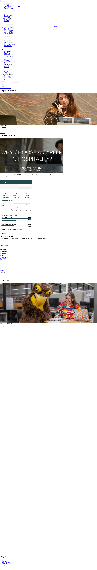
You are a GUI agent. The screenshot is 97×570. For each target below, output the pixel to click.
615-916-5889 (2, 270)
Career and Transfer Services (9, 32)
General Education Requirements (9, 14)
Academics (4, 3)
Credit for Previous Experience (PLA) (10, 23)
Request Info (12, 282)
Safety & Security (7, 59)
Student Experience (5, 27)
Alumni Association (7, 45)
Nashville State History (8, 42)
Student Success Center (8, 31)
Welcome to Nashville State (8, 28)
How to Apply (6, 20)
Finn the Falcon (6, 43)
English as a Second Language (9, 8)
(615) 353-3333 (9, 558)
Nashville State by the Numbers (9, 44)
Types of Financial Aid (54, 25)
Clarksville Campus (7, 53)
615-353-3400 (2, 259)
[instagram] (3, 329)
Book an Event (6, 60)
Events (5, 39)
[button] (48, 155)
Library (3, 79)
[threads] (49, 428)
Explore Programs (7, 282)
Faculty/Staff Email (7, 77)
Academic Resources (7, 12)
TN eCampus (6, 65)
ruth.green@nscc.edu (3, 258)
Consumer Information (6, 562)
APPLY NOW (2, 49)
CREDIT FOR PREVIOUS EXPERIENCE (7, 240)
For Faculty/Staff (8, 74)
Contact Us (4, 567)
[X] (3, 327)
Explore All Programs (7, 4)
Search (1, 82)
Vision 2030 (6, 41)
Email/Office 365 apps (8, 64)
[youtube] (3, 332)
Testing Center (6, 72)
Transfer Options (7, 73)
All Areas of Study (14, 247)
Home (3, 84)
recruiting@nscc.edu (3, 558)
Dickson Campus (7, 54)
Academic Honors (7, 13)
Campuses (7, 51)
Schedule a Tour (7, 19)
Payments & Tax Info (54, 26)
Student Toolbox (7, 66)
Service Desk (6, 70)
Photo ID (5, 69)
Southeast (4, 127)
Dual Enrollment (7, 22)
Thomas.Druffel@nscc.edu (4, 269)
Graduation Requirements (8, 15)
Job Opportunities (5, 565)
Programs (3, 86)
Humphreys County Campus (9, 56)
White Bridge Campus (8, 58)
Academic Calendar (7, 10)
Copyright (4, 566)
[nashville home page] (6, 323)
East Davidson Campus (8, 55)
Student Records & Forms (8, 71)
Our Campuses (6, 52)
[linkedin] (3, 330)
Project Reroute (6, 35)
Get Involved (6, 29)
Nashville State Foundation (8, 40)
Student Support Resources (8, 30)
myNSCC (6, 62)
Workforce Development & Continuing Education (12, 6)
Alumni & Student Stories (8, 34)
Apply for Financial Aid (8, 26)
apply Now (2, 282)
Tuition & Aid (4, 24)
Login (3, 560)
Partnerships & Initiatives (8, 46)
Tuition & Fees (6, 25)
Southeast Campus (7, 57)
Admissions (4, 18)
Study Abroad (6, 9)
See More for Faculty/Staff (8, 78)
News (5, 38)
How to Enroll (6, 21)
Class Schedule (6, 67)
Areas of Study (6, 5)
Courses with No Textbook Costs (9, 16)
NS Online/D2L (7, 63)
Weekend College (7, 17)
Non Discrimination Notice (6, 563)
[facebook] (3, 325)
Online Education (7, 7)
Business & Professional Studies (5, 88)
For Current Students (8, 61)
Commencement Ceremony (8, 33)
